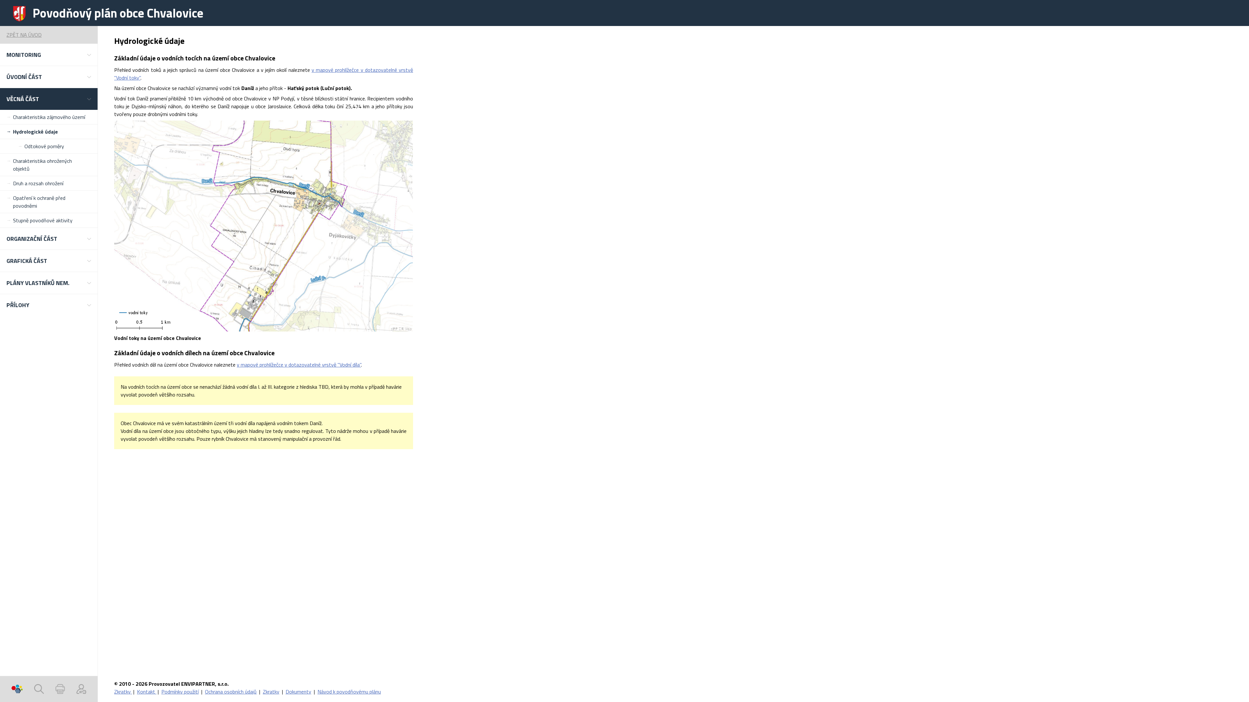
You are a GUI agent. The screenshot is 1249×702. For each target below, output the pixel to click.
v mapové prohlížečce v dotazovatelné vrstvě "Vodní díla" (299, 365)
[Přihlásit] (81, 689)
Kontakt (146, 692)
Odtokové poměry (44, 146)
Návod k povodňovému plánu (349, 692)
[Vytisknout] (60, 689)
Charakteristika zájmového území (49, 117)
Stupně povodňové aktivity (43, 220)
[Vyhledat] (39, 689)
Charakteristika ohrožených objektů (42, 165)
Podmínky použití (180, 692)
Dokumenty (298, 692)
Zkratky (123, 692)
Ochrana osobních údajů (231, 692)
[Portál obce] (17, 689)
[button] (49, 55)
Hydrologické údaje (35, 132)
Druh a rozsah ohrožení (38, 183)
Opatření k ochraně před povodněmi (39, 202)
